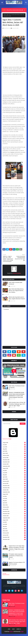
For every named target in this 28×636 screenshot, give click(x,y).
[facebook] (5, 351)
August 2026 (14, 442)
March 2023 (14, 530)
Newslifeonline (7, 28)
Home (5, 14)
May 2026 (14, 449)
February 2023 (14, 532)
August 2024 (14, 494)
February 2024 (14, 507)
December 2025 (14, 459)
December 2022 (14, 537)
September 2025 (14, 466)
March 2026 (14, 453)
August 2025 (14, 468)
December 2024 (14, 485)
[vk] (5, 355)
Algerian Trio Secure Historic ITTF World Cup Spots (17, 563)
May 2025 (14, 474)
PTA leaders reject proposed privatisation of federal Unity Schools (16, 555)
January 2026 (14, 457)
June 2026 (14, 446)
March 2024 (14, 504)
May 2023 (14, 526)
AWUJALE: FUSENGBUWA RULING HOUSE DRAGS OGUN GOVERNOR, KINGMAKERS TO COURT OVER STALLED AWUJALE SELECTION (16, 395)
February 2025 (14, 481)
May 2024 (14, 500)
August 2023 (14, 520)
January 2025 (14, 483)
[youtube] (14, 355)
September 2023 (14, 517)
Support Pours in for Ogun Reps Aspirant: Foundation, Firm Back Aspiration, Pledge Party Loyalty (16, 547)
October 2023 (14, 515)
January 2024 (14, 509)
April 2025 (14, 477)
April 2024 (14, 502)
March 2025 (14, 479)
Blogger (22, 631)
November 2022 (14, 539)
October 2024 (14, 489)
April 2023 (14, 528)
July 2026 (14, 444)
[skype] (23, 355)
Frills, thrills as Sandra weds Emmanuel (14, 10)
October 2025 (14, 464)
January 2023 (14, 535)
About (13, 629)
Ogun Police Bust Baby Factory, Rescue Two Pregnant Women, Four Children (16, 290)
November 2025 (14, 461)
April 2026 (14, 451)
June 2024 (14, 498)
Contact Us (19, 629)
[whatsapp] (19, 355)
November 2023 (14, 513)
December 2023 (14, 511)
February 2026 (14, 455)
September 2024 (14, 492)
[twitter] (9, 351)
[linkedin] (14, 351)
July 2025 (14, 470)
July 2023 (14, 522)
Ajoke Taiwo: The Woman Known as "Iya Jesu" (17, 386)
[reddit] (19, 351)
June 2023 (14, 524)
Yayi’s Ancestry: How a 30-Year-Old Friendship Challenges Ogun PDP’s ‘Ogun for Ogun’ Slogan (17, 404)
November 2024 (14, 487)
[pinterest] (23, 351)
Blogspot (11, 631)
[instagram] (9, 355)
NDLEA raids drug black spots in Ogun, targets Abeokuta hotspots (17, 297)
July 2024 (14, 496)
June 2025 (14, 472)
